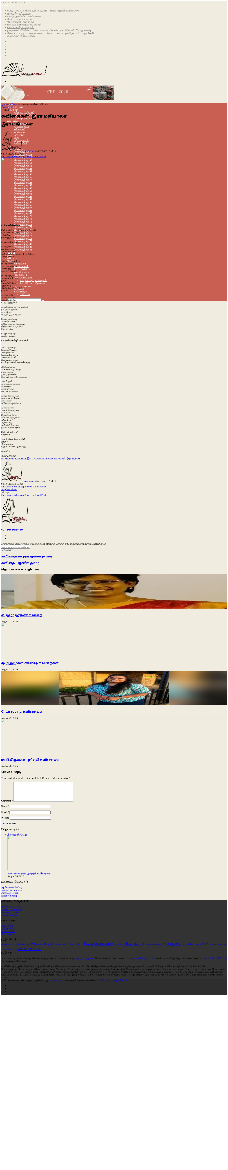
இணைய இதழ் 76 (23, 233)
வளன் (16, 949)
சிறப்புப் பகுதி (20, 291)
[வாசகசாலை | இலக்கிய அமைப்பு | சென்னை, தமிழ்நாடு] (25, 76)
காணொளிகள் (21, 266)
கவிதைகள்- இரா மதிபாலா (67, 458)
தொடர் (204, 943)
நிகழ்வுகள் (12, 109)
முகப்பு (4, 104)
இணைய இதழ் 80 (23, 244)
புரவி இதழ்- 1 (20, 274)
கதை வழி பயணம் (10, 893)
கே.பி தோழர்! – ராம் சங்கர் (20, 22)
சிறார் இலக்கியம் (22, 269)
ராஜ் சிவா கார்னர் (22, 286)
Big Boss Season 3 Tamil (10, 944)
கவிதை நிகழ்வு (9, 895)
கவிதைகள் (19, 129)
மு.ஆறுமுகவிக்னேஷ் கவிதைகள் (24, 16)
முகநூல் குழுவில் (85, 958)
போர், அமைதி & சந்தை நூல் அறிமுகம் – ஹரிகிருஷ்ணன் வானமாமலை (43, 10)
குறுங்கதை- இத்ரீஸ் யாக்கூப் (21, 36)
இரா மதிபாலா (34, 458)
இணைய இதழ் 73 (23, 224)
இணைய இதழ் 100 (44, 944)
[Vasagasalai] (57, 98)
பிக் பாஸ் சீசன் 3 (7, 949)
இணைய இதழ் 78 (23, 238)
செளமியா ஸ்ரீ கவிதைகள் (20, 27)
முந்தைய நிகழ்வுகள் (24, 112)
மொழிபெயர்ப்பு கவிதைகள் (33, 280)
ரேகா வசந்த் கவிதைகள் (19, 19)
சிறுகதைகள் (8, 931)
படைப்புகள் (12, 121)
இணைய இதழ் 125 (76, 944)
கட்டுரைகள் (7, 928)
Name (5, 806)
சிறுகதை (172, 943)
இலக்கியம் (93, 943)
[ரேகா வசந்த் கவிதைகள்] (114, 705)
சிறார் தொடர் (158, 944)
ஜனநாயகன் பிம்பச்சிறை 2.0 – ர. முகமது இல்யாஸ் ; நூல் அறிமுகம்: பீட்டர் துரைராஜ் (49, 30)
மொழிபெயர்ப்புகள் (23, 277)
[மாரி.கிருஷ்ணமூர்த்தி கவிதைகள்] (114, 753)
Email (5, 812)
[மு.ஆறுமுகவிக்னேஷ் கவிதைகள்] (114, 656)
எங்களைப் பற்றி (15, 107)
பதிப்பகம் (12, 258)
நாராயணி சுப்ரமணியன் (217, 944)
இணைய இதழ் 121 (62, 944)
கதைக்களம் (20, 263)
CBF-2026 (25, 294)
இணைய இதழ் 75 (26, 944)
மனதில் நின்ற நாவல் (11, 890)
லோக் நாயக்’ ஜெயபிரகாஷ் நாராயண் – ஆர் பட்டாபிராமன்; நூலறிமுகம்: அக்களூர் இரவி (50, 33)
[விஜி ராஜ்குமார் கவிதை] (114, 609)
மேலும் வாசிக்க (9, 489)
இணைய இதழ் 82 (23, 249)
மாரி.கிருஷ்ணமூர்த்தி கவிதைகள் (24, 24)
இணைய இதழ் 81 (23, 247)
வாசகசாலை (30, 151)
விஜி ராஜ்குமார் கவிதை (19, 13)
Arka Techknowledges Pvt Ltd (112, 980)
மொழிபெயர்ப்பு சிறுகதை (32, 283)
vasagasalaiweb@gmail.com (140, 958)
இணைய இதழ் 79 (23, 241)
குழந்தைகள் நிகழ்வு (11, 887)
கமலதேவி (118, 944)
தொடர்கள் (6, 934)
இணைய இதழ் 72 (23, 221)
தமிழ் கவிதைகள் (189, 944)
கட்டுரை (107, 943)
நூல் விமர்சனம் (21, 272)
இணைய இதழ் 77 (23, 235)
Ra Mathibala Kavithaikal (13, 458)
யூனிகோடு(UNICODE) (215, 958)
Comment (7, 800)
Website (5, 817)
